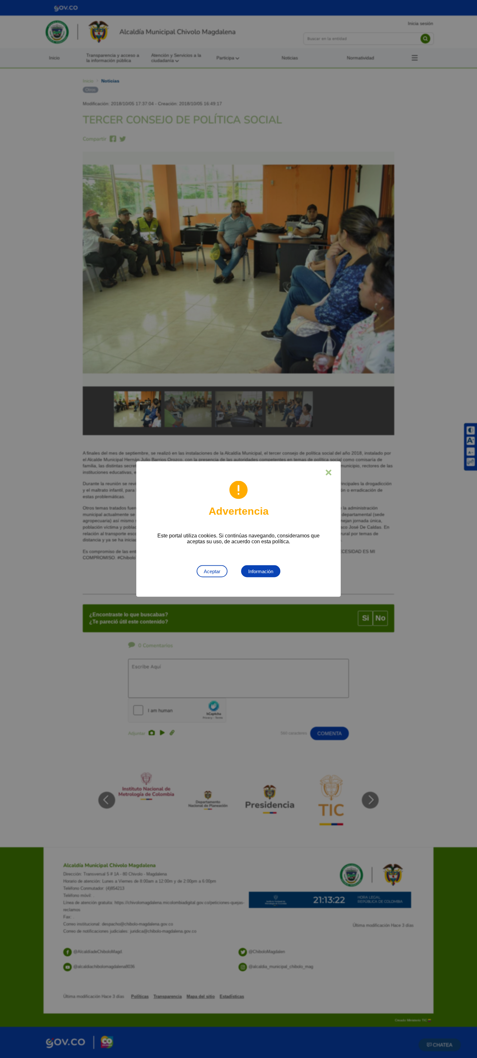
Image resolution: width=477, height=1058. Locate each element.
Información (260, 571)
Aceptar (212, 571)
